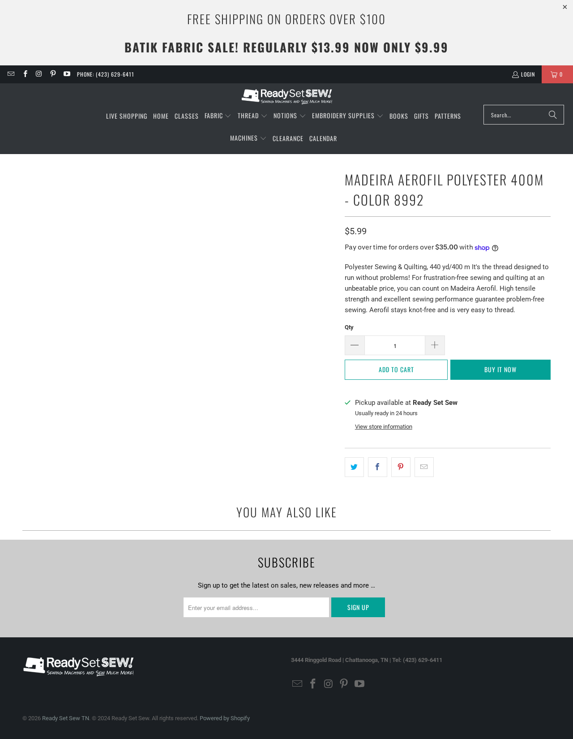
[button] (218, 116)
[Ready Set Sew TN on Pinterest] (52, 74)
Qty (349, 327)
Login (528, 74)
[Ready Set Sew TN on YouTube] (66, 74)
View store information (383, 426)
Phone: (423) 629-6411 (105, 74)
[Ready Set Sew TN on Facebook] (24, 74)
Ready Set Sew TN (65, 718)
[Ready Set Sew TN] (287, 96)
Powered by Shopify (225, 718)
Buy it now (500, 369)
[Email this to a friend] (424, 467)
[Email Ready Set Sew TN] (10, 74)
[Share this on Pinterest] (401, 467)
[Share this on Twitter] (354, 467)
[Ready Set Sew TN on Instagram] (39, 74)
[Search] (553, 115)
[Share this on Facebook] (377, 467)
